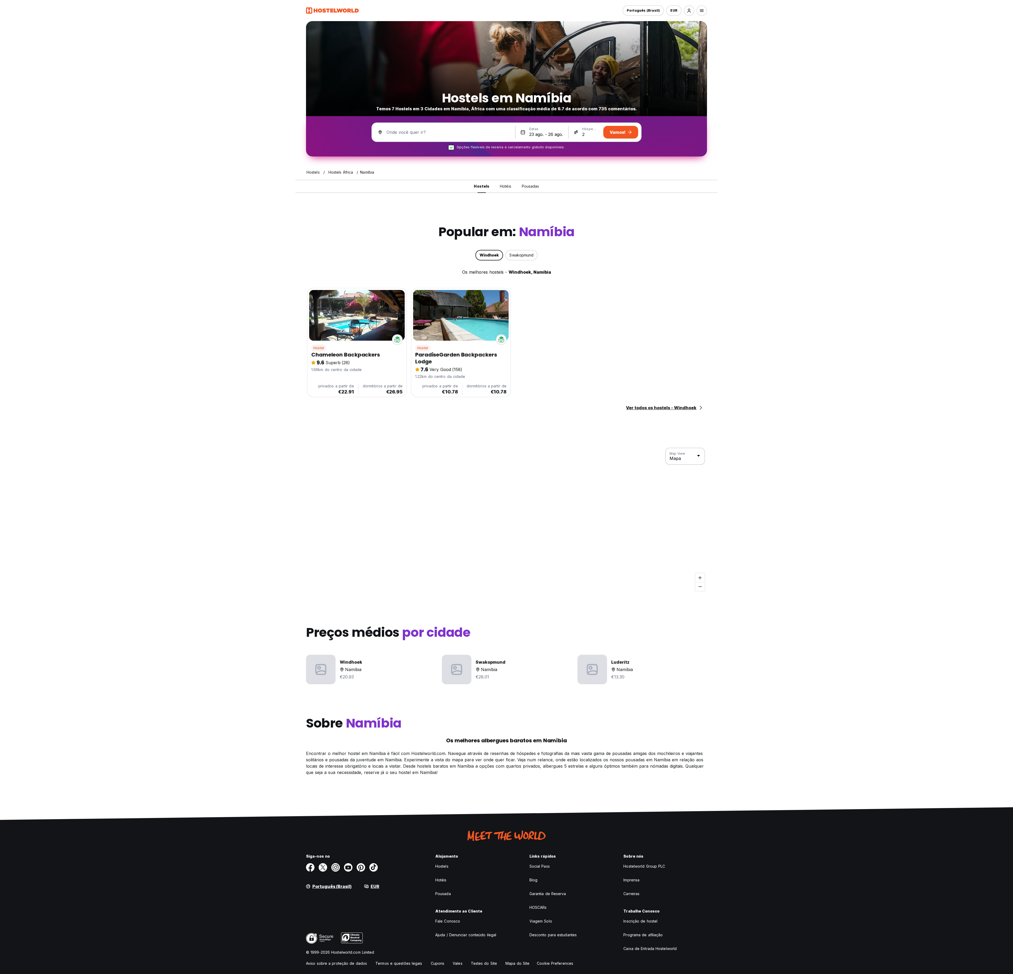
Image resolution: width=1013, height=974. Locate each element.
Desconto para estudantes (553, 935)
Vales (457, 963)
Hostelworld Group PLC (644, 866)
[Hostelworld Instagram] (335, 867)
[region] (506, 519)
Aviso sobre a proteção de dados (336, 963)
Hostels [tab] (481, 186)
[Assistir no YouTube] (348, 867)
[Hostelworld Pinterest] (361, 867)
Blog (533, 880)
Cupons (438, 963)
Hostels (441, 866)
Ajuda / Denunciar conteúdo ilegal (465, 935)
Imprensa (631, 880)
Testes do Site (484, 963)
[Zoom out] (700, 586)
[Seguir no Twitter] (323, 867)
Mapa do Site (517, 963)
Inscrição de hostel (640, 921)
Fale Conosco (447, 921)
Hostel (318, 348)
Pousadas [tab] (530, 186)
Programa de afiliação (643, 935)
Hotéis (441, 880)
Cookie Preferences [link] (555, 963)
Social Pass (539, 866)
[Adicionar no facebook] (310, 867)
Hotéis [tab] (505, 186)
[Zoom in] (700, 577)
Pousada (443, 893)
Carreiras (631, 893)
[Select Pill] (689, 10)
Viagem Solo (540, 921)
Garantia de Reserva (547, 893)
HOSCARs (538, 907)
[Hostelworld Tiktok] (373, 867)
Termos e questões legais (398, 963)
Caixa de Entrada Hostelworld (650, 948)
